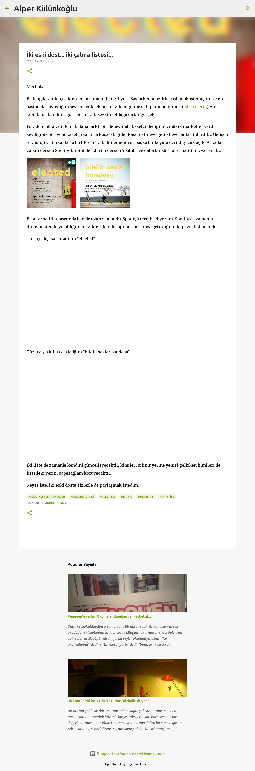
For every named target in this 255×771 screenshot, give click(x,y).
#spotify (166, 496)
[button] (30, 71)
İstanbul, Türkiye (54, 503)
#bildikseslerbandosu (47, 496)
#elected (107, 496)
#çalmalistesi (82, 496)
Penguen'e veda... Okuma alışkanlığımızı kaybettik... (109, 616)
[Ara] (84, 9)
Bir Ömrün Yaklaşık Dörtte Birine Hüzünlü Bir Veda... (110, 701)
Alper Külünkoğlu (45, 8)
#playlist (146, 496)
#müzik (126, 496)
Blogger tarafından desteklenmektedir (130, 754)
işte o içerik (195, 106)
